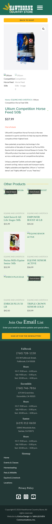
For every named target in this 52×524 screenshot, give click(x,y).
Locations (8, 482)
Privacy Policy (26, 488)
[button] (40, 7)
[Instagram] (26, 496)
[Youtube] (33, 496)
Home (7, 100)
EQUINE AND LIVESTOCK (21, 100)
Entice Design (23, 516)
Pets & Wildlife (10, 472)
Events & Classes (11, 462)
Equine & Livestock (12, 477)
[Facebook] (18, 496)
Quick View (14, 206)
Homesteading (10, 467)
